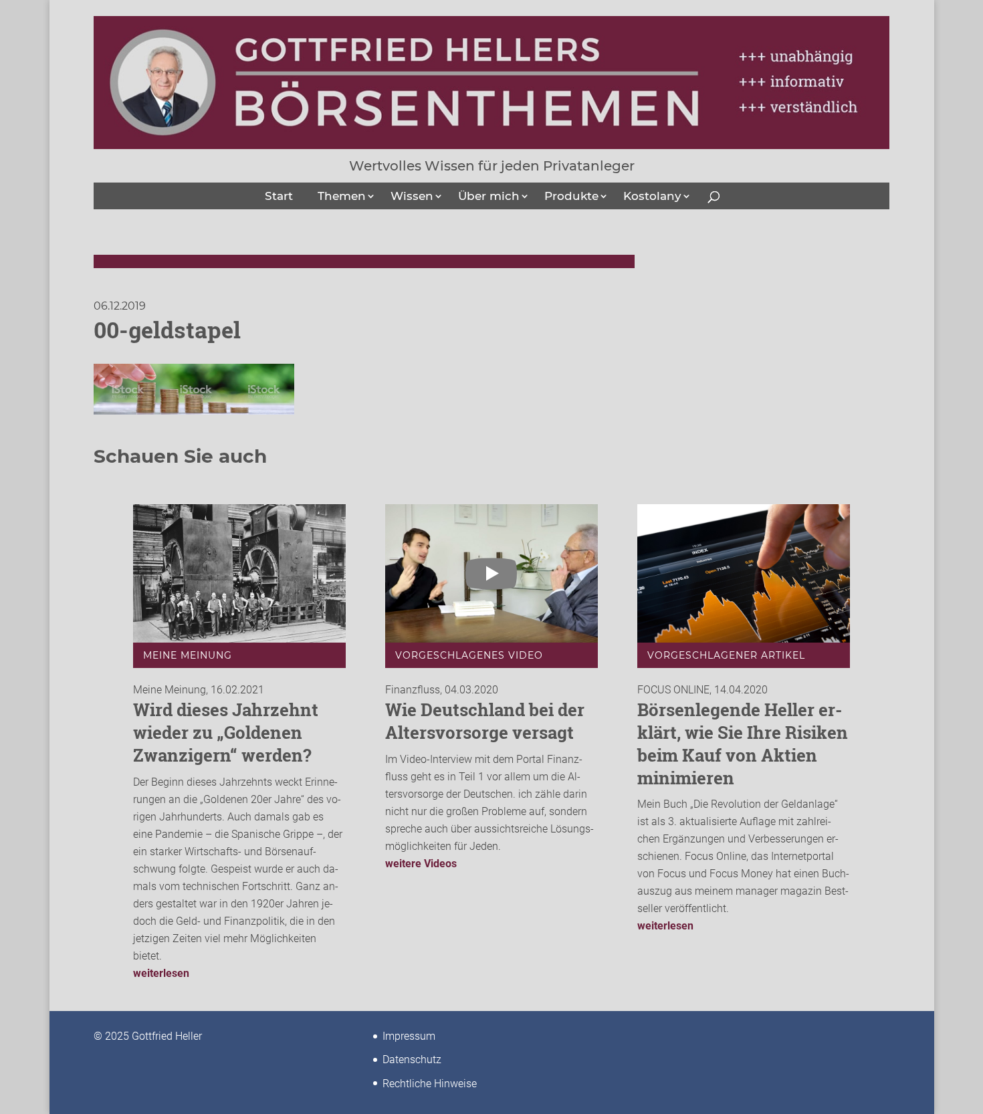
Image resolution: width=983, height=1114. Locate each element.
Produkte (571, 196)
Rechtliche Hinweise (430, 1083)
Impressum (409, 1036)
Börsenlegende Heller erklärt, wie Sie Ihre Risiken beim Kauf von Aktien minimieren (742, 743)
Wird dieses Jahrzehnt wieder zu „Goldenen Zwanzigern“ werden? (225, 732)
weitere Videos (421, 863)
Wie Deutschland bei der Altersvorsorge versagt (484, 721)
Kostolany (652, 196)
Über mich (489, 196)
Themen (342, 196)
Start (279, 196)
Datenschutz (412, 1059)
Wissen (412, 196)
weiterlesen (161, 973)
